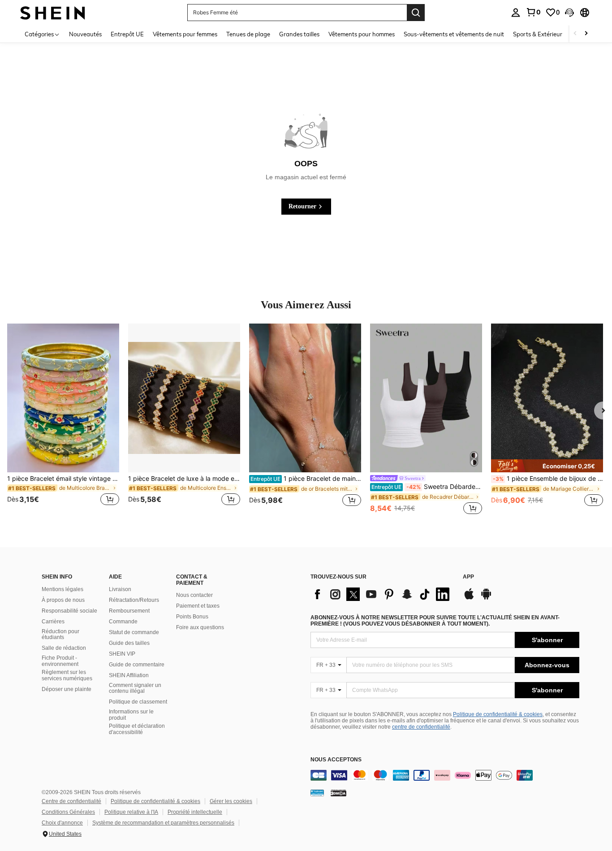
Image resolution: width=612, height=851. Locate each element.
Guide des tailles (129, 643)
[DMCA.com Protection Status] (338, 793)
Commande (123, 621)
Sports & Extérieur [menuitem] (537, 34)
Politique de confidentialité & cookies (498, 714)
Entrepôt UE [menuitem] (127, 34)
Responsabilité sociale (69, 611)
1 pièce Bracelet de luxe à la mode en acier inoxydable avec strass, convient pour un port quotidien (184, 478)
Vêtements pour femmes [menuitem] (185, 34)
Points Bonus (192, 616)
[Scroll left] (575, 34)
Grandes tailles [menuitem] (299, 34)
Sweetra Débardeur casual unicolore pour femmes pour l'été (426, 486)
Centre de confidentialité (71, 801)
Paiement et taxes (198, 606)
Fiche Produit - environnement (60, 661)
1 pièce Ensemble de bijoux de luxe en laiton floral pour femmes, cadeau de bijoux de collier (548, 478)
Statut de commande (134, 632)
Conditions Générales (68, 812)
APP (468, 577)
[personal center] (515, 12)
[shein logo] (52, 12)
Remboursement (129, 611)
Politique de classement (138, 702)
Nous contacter (194, 595)
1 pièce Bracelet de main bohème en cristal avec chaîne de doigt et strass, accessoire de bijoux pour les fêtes (305, 478)
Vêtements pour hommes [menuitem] (361, 34)
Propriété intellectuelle (195, 812)
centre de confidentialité (421, 727)
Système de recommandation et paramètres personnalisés (163, 823)
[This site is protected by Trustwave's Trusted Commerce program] (317, 793)
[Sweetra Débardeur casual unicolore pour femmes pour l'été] (426, 398)
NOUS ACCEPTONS (336, 760)
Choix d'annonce (62, 823)
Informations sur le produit (131, 714)
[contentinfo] (444, 775)
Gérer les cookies (231, 801)
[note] (547, 465)
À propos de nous (63, 600)
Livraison (120, 589)
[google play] (486, 598)
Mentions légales (62, 589)
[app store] (469, 598)
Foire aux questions (200, 627)
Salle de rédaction (64, 648)
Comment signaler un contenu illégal (135, 688)
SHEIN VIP (122, 654)
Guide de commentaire (136, 664)
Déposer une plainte (66, 689)
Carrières (53, 621)
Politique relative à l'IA (131, 812)
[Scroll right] (586, 34)
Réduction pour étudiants (60, 634)
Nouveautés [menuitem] (85, 34)
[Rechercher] (416, 12)
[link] (533, 12)
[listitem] (63, 420)
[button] (569, 12)
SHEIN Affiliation (129, 675)
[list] (382, 594)
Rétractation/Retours (134, 600)
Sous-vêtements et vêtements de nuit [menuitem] (454, 34)
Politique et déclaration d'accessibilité (137, 729)
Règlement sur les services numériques (67, 675)
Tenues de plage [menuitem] (248, 34)
